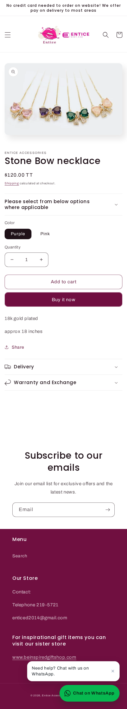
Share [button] (18, 347)
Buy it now (64, 299)
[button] (7, 35)
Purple (18, 234)
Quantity (13, 247)
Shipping (12, 183)
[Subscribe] (107, 509)
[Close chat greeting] (112, 671)
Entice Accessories (55, 695)
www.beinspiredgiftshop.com (44, 657)
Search (19, 556)
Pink (45, 234)
